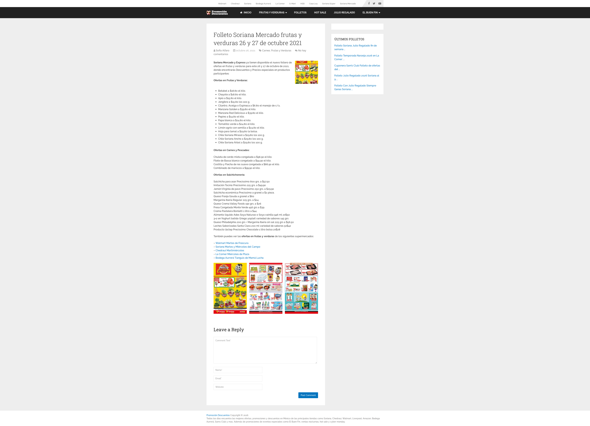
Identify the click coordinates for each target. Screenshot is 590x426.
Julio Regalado (344, 12)
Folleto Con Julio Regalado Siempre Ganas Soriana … (355, 87)
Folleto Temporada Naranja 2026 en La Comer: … (356, 57)
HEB (302, 3)
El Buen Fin (370, 12)
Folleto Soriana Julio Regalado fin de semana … (355, 47)
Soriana (247, 3)
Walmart (222, 3)
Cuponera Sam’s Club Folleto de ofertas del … (357, 67)
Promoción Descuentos (218, 415)
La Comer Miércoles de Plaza (232, 254)
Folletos (300, 12)
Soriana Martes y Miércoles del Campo (238, 246)
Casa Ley (313, 3)
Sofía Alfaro (222, 50)
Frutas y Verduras (271, 12)
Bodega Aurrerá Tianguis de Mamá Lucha (240, 257)
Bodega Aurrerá (263, 3)
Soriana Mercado (348, 3)
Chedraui (235, 3)
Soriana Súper (328, 3)
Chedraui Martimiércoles (230, 250)
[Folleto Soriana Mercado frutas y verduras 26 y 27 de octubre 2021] (306, 83)
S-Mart (292, 3)
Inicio (247, 12)
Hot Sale (320, 12)
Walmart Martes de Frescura (232, 243)
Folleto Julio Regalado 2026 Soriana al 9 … (356, 77)
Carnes (266, 50)
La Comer (280, 3)
